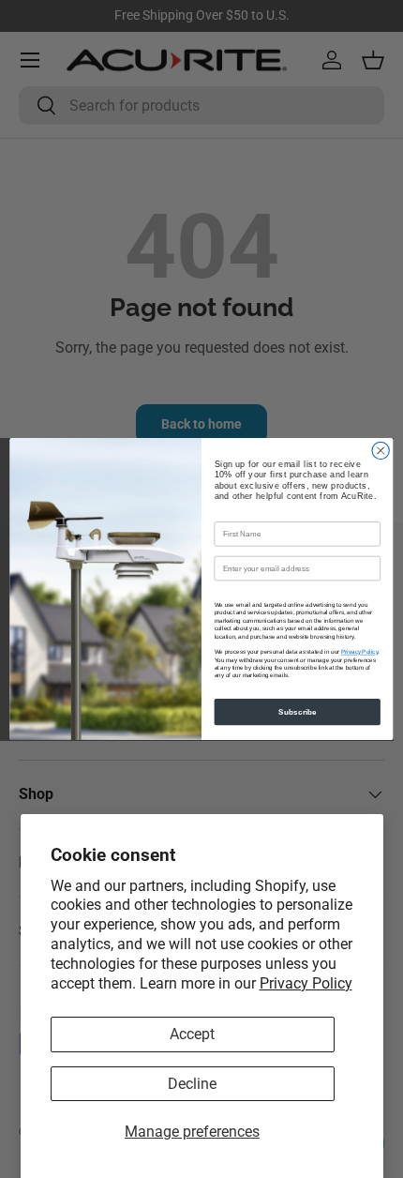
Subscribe (297, 711)
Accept (192, 1034)
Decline (192, 1084)
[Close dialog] (380, 450)
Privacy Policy (306, 983)
